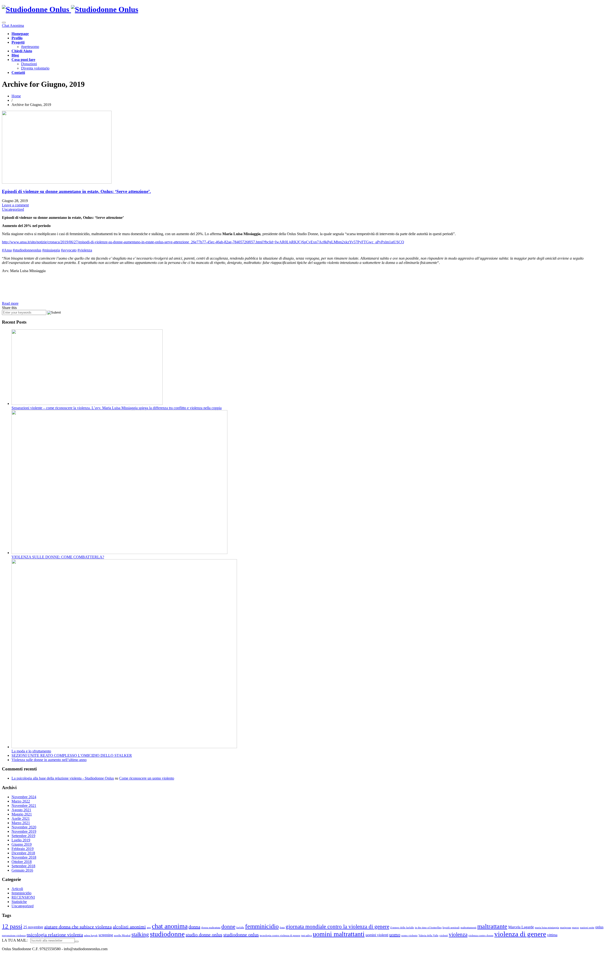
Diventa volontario (35, 68)
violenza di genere (520, 934)
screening (106, 935)
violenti (443, 935)
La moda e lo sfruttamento (31, 751)
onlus (599, 927)
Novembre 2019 (24, 831)
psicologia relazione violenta (55, 934)
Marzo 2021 (21, 823)
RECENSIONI (23, 897)
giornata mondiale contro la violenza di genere (337, 926)
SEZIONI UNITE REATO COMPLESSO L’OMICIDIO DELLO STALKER (72, 755)
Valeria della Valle (428, 935)
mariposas (565, 927)
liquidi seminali (451, 927)
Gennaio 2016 (22, 870)
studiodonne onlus (241, 934)
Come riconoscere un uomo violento (146, 778)
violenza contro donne (480, 935)
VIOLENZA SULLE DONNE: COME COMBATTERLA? (58, 557)
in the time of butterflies (428, 927)
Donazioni (29, 64)
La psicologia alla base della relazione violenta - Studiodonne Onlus (63, 778)
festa (282, 927)
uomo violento (409, 935)
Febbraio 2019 (23, 849)
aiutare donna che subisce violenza (78, 926)
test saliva (306, 935)
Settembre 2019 (23, 836)
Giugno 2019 (22, 844)
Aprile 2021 (21, 818)
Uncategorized (13, 209)
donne (228, 926)
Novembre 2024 (24, 797)
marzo (575, 927)
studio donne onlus (204, 934)
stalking (140, 934)
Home (16, 96)
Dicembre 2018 (23, 853)
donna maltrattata (210, 927)
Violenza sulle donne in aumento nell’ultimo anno (49, 760)
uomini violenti (377, 935)
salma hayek (91, 935)
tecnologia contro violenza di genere (280, 935)
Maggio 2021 (22, 814)
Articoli (17, 889)
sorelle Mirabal (122, 935)
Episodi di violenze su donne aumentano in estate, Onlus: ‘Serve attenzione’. (76, 191)
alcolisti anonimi (129, 926)
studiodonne (167, 934)
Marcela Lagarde (521, 927)
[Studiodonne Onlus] (70, 9)
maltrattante (492, 926)
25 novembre (33, 927)
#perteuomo (30, 47)
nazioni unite (587, 927)
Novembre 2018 (24, 857)
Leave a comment (15, 205)
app (149, 927)
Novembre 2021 (24, 806)
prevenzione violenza (14, 935)
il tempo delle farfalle (402, 927)
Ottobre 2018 (22, 862)
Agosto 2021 (21, 810)
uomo (394, 934)
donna (194, 926)
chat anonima (170, 926)
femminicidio (21, 893)
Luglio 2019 (21, 840)
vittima (552, 935)
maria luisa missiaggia (547, 927)
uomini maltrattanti (339, 934)
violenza (458, 934)
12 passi (12, 926)
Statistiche (19, 902)
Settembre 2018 (23, 866)
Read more (10, 303)
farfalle (240, 927)
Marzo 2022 (21, 801)
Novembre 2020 (24, 827)
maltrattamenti (468, 927)
